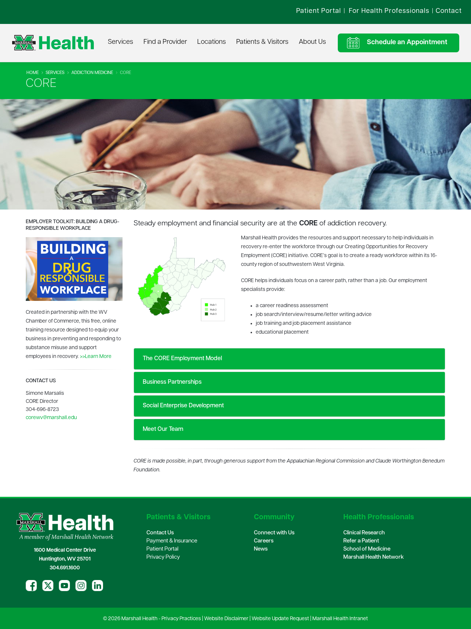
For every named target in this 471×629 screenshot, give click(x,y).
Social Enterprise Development (182, 406)
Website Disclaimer (226, 619)
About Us (312, 42)
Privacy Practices (181, 619)
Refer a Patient (361, 541)
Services (120, 42)
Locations (211, 42)
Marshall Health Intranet (340, 619)
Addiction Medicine (92, 73)
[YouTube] (64, 585)
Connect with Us (274, 533)
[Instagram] (80, 585)
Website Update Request (280, 619)
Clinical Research (364, 533)
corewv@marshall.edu (51, 418)
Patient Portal (162, 549)
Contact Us (160, 533)
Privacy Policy (163, 557)
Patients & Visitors (262, 42)
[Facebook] (31, 585)
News (261, 549)
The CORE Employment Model (181, 359)
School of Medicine (366, 549)
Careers (263, 541)
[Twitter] (47, 585)
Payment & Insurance (171, 541)
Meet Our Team (162, 429)
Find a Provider (165, 42)
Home (32, 73)
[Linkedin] (97, 585)
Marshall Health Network (373, 557)
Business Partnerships (171, 382)
